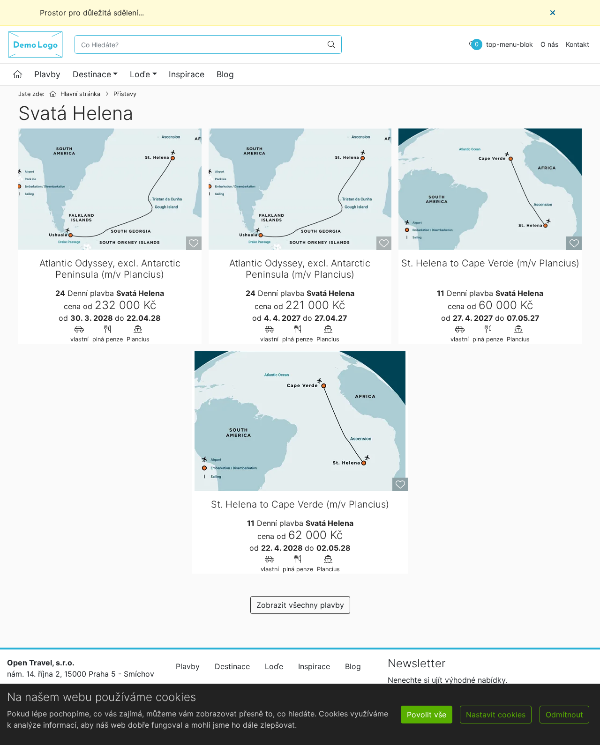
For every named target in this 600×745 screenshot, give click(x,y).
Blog (225, 74)
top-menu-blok (509, 44)
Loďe (140, 74)
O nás (549, 44)
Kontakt (577, 44)
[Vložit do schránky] (194, 243)
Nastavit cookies (495, 714)
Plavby (47, 74)
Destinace (92, 74)
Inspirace (186, 74)
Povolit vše (426, 714)
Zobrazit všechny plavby (300, 605)
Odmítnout (564, 714)
